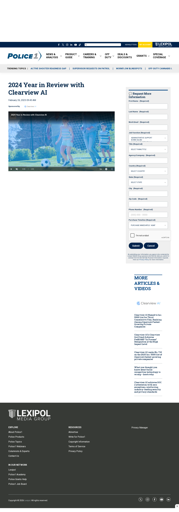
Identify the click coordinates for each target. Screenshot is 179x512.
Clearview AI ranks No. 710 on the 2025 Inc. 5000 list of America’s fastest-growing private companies (148, 356)
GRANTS (141, 55)
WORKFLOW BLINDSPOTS (129, 68)
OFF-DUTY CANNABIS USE (161, 68)
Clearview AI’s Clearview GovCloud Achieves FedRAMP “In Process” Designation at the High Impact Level (147, 339)
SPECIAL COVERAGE (159, 56)
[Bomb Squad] (148, 140)
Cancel (151, 245)
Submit (136, 245)
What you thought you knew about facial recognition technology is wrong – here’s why (147, 371)
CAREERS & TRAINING (89, 56)
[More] (61, 55)
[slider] (61, 166)
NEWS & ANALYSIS (52, 56)
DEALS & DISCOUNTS (125, 56)
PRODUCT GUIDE (71, 56)
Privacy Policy (144, 260)
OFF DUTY (108, 56)
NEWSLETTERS (131, 45)
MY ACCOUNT (145, 45)
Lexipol (27, 500)
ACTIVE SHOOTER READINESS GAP (48, 68)
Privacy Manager (139, 427)
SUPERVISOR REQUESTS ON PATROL (91, 68)
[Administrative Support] (148, 138)
